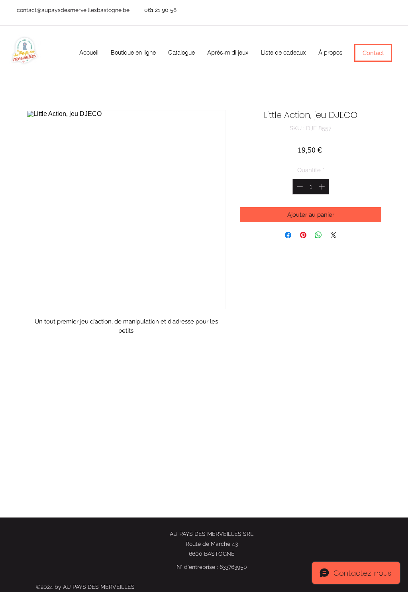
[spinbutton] (310, 186)
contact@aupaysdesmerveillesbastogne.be (73, 10)
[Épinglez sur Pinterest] (303, 235)
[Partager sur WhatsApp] (318, 235)
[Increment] (322, 186)
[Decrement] (299, 186)
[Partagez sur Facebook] (288, 235)
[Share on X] (333, 235)
